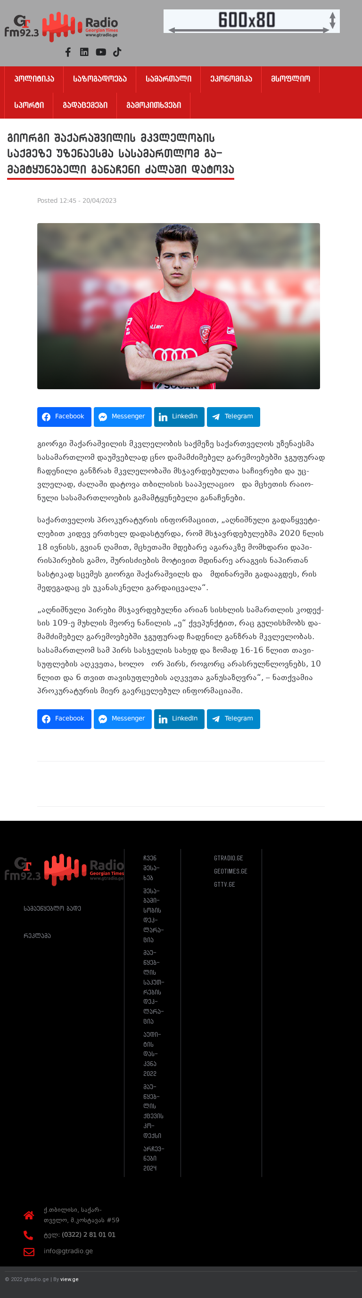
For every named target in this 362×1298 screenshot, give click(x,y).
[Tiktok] (117, 52)
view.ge (69, 1279)
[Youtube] (101, 52)
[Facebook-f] (68, 52)
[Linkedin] (84, 52)
